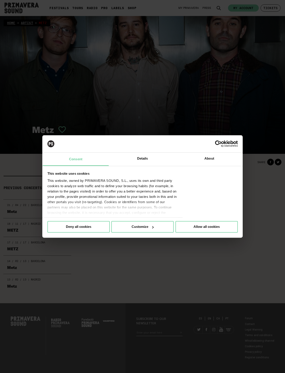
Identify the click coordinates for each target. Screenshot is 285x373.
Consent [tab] (75, 159)
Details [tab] (142, 158)
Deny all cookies (78, 227)
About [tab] (209, 158)
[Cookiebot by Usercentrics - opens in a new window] (218, 143)
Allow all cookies (206, 227)
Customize (140, 227)
